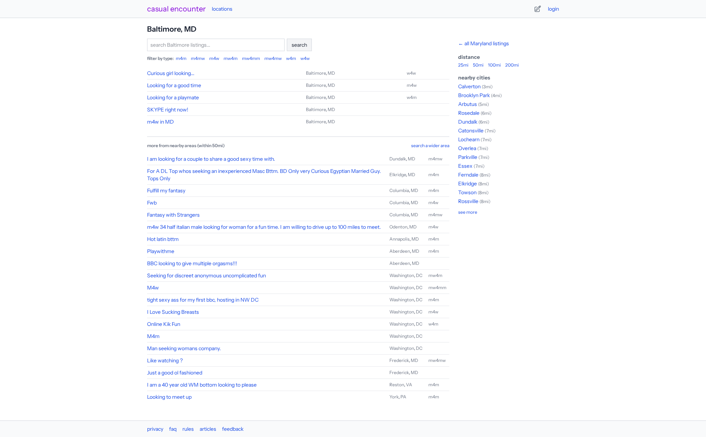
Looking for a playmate (173, 97)
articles (208, 429)
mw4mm (251, 58)
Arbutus (467, 104)
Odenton (398, 227)
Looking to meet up (169, 397)
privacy (155, 429)
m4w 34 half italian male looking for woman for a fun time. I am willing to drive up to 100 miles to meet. (264, 227)
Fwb (152, 202)
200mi (512, 65)
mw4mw (273, 58)
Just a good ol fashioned (174, 372)
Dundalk (397, 158)
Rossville (468, 201)
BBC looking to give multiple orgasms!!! (192, 263)
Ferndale (468, 174)
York (394, 396)
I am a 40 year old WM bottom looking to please (202, 384)
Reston (396, 384)
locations (222, 9)
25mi (463, 65)
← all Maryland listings (483, 43)
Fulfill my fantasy (166, 190)
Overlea (467, 148)
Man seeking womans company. (184, 348)
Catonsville (471, 130)
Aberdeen (399, 251)
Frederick (399, 360)
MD (331, 73)
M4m (153, 336)
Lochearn (468, 139)
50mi (478, 65)
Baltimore (316, 73)
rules (188, 429)
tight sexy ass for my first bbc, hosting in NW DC (202, 299)
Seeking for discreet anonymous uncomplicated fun (206, 275)
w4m (291, 58)
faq (172, 429)
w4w (305, 58)
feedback (232, 429)
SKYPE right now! (167, 109)
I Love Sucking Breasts (173, 312)
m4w (214, 58)
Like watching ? (165, 360)
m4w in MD (160, 121)
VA (409, 384)
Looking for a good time (174, 85)
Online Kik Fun (163, 324)
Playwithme (160, 251)
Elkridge (397, 174)
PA (403, 396)
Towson (467, 192)
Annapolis (399, 239)
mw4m (231, 58)
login (553, 9)
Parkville (467, 157)
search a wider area (430, 145)
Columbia (399, 190)
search (299, 45)
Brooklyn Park (474, 95)
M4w (153, 287)
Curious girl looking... (171, 73)
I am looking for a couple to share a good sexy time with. (211, 159)
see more (467, 212)
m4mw (198, 58)
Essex (465, 166)
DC (419, 275)
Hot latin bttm (163, 239)
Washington (401, 275)
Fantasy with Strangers (173, 215)
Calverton (469, 86)
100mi (494, 65)
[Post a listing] (537, 9)
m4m (181, 58)
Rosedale (468, 113)
